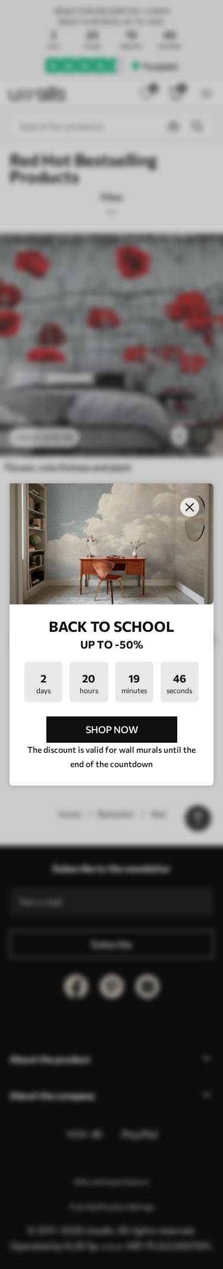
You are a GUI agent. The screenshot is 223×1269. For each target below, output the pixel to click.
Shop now (112, 729)
